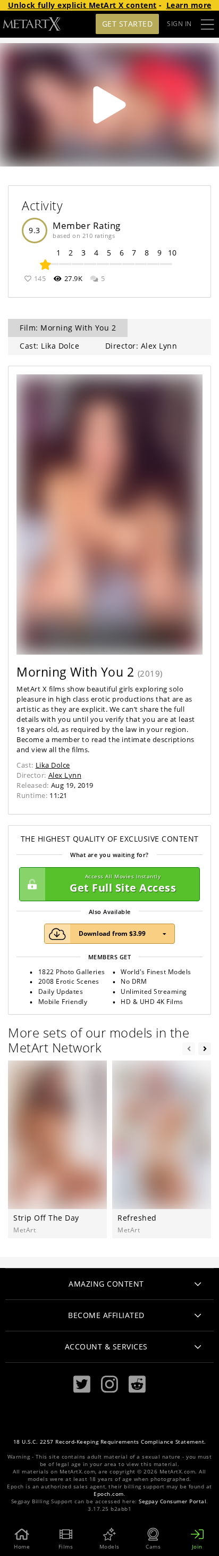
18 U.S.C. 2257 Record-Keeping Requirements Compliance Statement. (109, 1441)
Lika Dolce (53, 765)
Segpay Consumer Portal (172, 1501)
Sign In (179, 23)
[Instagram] (109, 1384)
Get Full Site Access (123, 884)
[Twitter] (81, 1384)
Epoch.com (109, 1494)
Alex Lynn (65, 775)
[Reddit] (137, 1384)
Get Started (127, 24)
